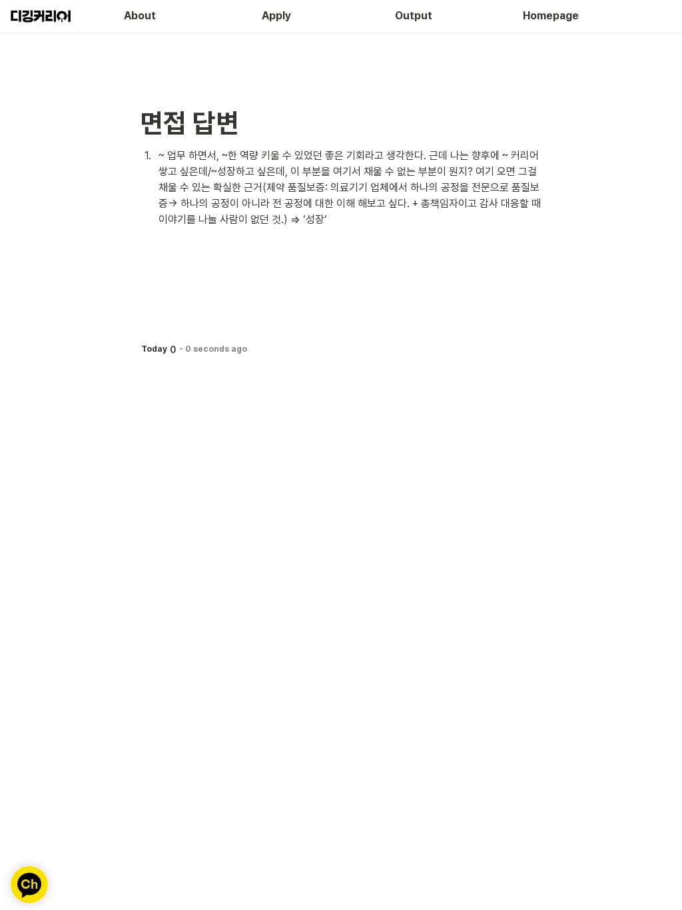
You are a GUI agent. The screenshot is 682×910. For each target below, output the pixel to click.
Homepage (551, 15)
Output (413, 15)
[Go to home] (39, 16)
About (140, 15)
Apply (276, 15)
